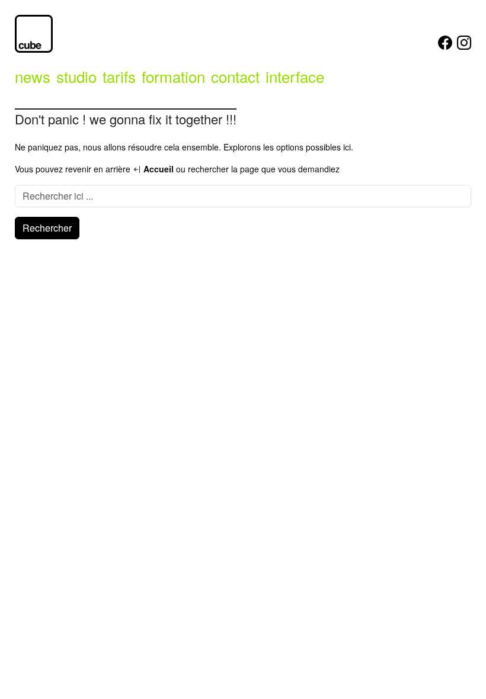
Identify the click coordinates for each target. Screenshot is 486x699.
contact (235, 76)
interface (295, 76)
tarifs (119, 76)
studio (76, 76)
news (32, 76)
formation (173, 76)
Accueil (157, 169)
